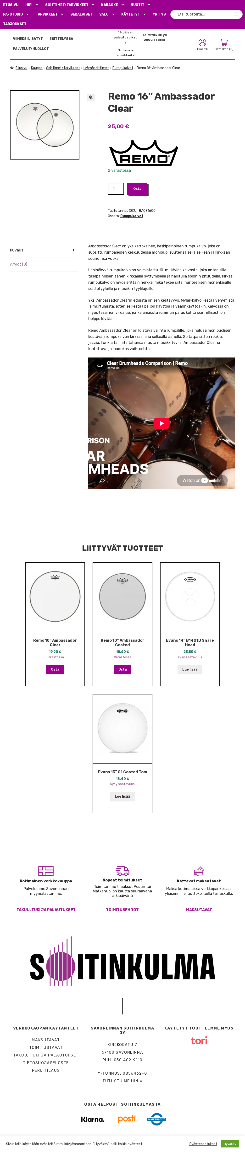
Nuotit (137, 5)
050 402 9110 (128, 1060)
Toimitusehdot (122, 909)
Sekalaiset (81, 14)
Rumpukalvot (122, 68)
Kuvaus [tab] (16, 250)
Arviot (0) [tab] (18, 264)
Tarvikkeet (47, 14)
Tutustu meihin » (122, 1081)
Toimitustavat (46, 1047)
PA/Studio (13, 14)
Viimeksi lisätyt (28, 39)
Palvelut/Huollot (31, 49)
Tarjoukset (15, 24)
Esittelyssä (61, 39)
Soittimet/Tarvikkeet (67, 5)
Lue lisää (190, 669)
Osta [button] (55, 669)
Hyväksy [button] (230, 1144)
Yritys (159, 14)
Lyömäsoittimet (96, 68)
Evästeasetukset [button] (203, 1144)
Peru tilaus (46, 1070)
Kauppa (37, 68)
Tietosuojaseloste (46, 1063)
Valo (104, 14)
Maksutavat (199, 909)
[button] (91, 97)
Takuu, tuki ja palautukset (46, 909)
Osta (137, 188)
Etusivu (10, 5)
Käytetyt (130, 14)
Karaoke (109, 5)
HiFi (29, 5)
